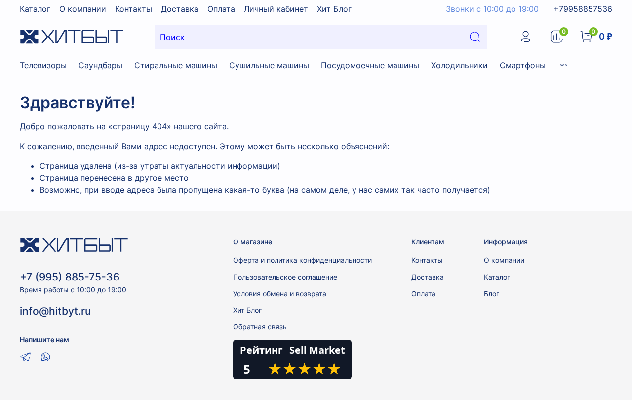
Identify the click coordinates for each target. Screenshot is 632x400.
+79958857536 (582, 9)
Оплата (221, 9)
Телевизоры (43, 65)
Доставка (179, 9)
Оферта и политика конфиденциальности (302, 260)
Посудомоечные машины (370, 65)
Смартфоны (523, 65)
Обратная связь (260, 326)
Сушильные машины (269, 65)
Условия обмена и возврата (279, 293)
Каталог (35, 9)
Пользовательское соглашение (285, 277)
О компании (82, 9)
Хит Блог (334, 9)
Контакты (133, 9)
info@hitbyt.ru (55, 311)
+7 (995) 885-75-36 (69, 277)
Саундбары (100, 65)
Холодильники (459, 65)
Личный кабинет (276, 9)
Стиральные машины (175, 65)
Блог (491, 293)
